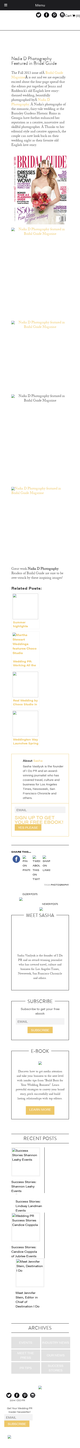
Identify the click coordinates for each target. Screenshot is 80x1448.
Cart (72, 15)
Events (25, 1342)
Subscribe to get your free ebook (40, 1011)
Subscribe (40, 1030)
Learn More (40, 1109)
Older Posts (30, 894)
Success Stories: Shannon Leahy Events (23, 1186)
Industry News (55, 1342)
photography (60, 884)
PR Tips (26, 1368)
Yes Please (28, 827)
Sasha (37, 760)
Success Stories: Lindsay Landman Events (29, 1205)
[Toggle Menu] (6, 5)
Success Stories (55, 1367)
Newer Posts (50, 904)
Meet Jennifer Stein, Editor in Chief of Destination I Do (27, 1299)
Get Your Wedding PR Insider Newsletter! (19, 1410)
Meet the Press (25, 1355)
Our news (56, 1355)
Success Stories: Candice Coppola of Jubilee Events (24, 1251)
